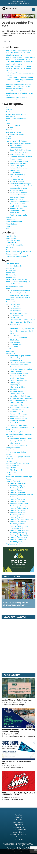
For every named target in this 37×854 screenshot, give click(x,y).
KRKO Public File (18, 832)
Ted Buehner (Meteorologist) (17, 256)
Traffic (8, 474)
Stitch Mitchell (11, 238)
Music (8, 123)
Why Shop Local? (16, 470)
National (9, 130)
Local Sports (10, 353)
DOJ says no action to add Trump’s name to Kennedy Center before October (19, 68)
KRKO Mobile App (16, 315)
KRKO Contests (15, 308)
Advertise (18, 815)
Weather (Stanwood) (18, 539)
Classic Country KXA (13, 254)
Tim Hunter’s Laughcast (19, 445)
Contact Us (10, 268)
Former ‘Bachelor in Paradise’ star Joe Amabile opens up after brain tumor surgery (20, 93)
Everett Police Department (16, 119)
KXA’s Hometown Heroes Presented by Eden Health (20, 296)
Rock (11, 127)
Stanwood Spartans (17, 210)
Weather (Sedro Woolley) (19, 535)
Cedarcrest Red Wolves (19, 152)
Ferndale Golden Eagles (19, 161)
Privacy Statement (13, 447)
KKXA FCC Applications (18, 338)
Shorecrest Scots (16, 199)
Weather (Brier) (16, 490)
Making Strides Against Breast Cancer (20, 427)
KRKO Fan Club (15, 311)
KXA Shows (14, 347)
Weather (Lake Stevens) (19, 508)
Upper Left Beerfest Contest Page (19, 477)
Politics (8, 139)
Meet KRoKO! (15, 324)
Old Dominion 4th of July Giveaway (19, 434)
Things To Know (11, 224)
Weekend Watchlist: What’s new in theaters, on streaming (19, 87)
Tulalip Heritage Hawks (18, 215)
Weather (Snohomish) (18, 537)
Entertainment (11, 116)
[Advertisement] (18, 16)
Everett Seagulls (16, 159)
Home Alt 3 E (10, 302)
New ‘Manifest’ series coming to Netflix (20, 57)
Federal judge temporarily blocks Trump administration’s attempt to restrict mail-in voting (19, 61)
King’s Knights (15, 385)
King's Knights (15, 172)
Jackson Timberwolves (18, 168)
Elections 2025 (11, 277)
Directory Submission (18, 452)
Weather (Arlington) (17, 486)
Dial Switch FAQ (11, 270)
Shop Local (10, 450)
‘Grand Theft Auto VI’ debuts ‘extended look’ (16, 99)
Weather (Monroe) (17, 517)
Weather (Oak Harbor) (18, 533)
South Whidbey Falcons (19, 206)
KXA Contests (15, 340)
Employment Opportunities (16, 114)
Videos (8, 479)
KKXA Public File (18, 827)
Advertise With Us (18, 2)
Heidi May (9, 247)
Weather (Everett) (13, 481)
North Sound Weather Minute (21, 438)
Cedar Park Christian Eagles (20, 150)
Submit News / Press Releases (18, 4)
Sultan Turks (14, 213)
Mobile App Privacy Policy (15, 432)
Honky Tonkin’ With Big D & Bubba (18, 252)
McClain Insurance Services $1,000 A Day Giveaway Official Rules (22, 321)
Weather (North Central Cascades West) (19, 527)
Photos (8, 136)
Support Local (11, 468)
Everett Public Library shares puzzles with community (15, 603)
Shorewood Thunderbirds (19, 201)
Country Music (15, 125)
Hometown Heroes (17, 134)
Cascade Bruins (16, 148)
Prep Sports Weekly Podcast (16, 141)
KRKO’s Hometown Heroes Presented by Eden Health (20, 292)
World (8, 228)
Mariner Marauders (17, 181)
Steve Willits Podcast (14, 222)
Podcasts (9, 436)
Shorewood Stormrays (18, 414)
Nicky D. (8, 249)
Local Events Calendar (14, 349)
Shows (8, 454)
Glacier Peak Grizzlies (18, 163)
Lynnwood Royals (16, 179)
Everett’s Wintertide (13, 284)
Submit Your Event (13, 465)
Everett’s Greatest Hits (14, 245)
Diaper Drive (10, 273)
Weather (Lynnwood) (18, 510)
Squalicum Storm (16, 208)
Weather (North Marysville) (20, 530)
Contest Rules (19, 820)
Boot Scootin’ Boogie (14, 266)
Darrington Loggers (17, 154)
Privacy (18, 837)
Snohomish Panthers (17, 204)
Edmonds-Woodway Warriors (21, 157)
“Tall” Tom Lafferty (13, 240)
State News (10, 219)
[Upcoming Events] (18, 688)
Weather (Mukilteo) (17, 524)
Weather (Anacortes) (18, 483)
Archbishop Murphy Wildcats (20, 143)
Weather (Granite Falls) (19, 504)
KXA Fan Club (15, 342)
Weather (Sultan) (16, 542)
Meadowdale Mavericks (19, 188)
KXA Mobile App (15, 344)
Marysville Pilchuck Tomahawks (21, 186)
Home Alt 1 (10, 299)
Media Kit (9, 430)
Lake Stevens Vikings (17, 175)
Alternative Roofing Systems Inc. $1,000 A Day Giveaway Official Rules (22, 331)
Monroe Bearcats (16, 190)
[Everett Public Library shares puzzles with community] (18, 589)
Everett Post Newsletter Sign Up (18, 282)
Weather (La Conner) (18, 506)
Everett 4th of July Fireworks (16, 279)
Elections (9, 112)
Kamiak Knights (15, 170)
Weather (9, 226)
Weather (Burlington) (18, 492)
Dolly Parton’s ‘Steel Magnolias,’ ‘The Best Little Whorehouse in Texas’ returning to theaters (19, 52)
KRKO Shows (14, 317)
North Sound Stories (13, 132)
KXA (7, 326)
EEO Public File (11, 275)
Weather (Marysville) (18, 512)
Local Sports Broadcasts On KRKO (18, 84)
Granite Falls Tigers (17, 166)
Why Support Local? (13, 544)
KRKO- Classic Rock (13, 304)
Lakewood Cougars (17, 177)
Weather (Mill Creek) (17, 515)
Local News (10, 351)
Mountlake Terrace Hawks (19, 195)
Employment (18, 825)
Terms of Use (11, 472)
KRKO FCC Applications (18, 313)
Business (9, 110)
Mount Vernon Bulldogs (18, 192)
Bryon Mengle (11, 236)
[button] (33, 9)
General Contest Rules (14, 286)
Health (8, 121)
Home (8, 288)
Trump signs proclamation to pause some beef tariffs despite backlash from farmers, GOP (19, 79)
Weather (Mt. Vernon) (18, 521)
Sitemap (9, 461)
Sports (8, 217)
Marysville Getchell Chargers (20, 184)
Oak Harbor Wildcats (17, 197)
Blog (7, 107)
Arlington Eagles (16, 145)
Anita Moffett (11, 243)
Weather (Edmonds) (17, 499)
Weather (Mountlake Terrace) (21, 519)
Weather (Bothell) (17, 488)
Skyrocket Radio (24, 848)
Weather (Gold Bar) (17, 501)
